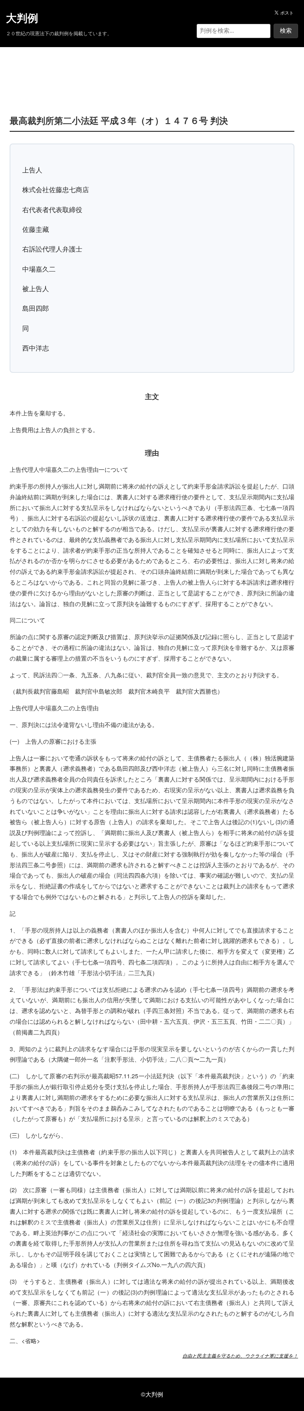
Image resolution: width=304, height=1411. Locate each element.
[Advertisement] (152, 69)
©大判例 (152, 1394)
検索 (286, 30)
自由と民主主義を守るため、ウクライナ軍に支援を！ (240, 1355)
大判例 (22, 18)
